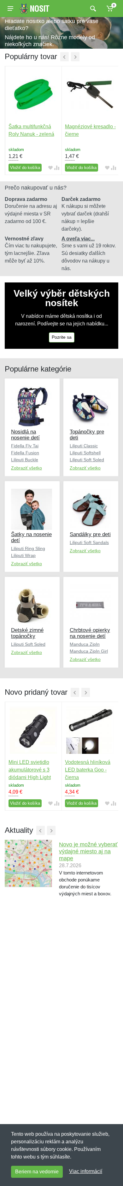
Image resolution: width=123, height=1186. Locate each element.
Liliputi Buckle (24, 459)
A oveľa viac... (78, 238)
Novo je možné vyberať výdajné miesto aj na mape (88, 851)
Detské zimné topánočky (27, 633)
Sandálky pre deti (90, 534)
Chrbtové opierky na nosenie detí (90, 633)
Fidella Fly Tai (24, 445)
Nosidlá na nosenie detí (25, 435)
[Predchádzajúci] (64, 56)
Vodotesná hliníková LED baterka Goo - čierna (87, 769)
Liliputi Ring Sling (28, 548)
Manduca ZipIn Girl (89, 651)
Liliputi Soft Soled (87, 459)
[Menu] (10, 8)
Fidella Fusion (25, 452)
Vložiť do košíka (25, 167)
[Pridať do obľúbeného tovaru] (50, 168)
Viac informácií (85, 1171)
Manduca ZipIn (85, 644)
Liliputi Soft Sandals (89, 542)
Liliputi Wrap (23, 555)
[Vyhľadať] (92, 8)
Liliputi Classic (84, 445)
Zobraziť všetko (26, 467)
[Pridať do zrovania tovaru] (57, 168)
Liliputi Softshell (85, 452)
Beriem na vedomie (37, 1171)
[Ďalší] (75, 56)
